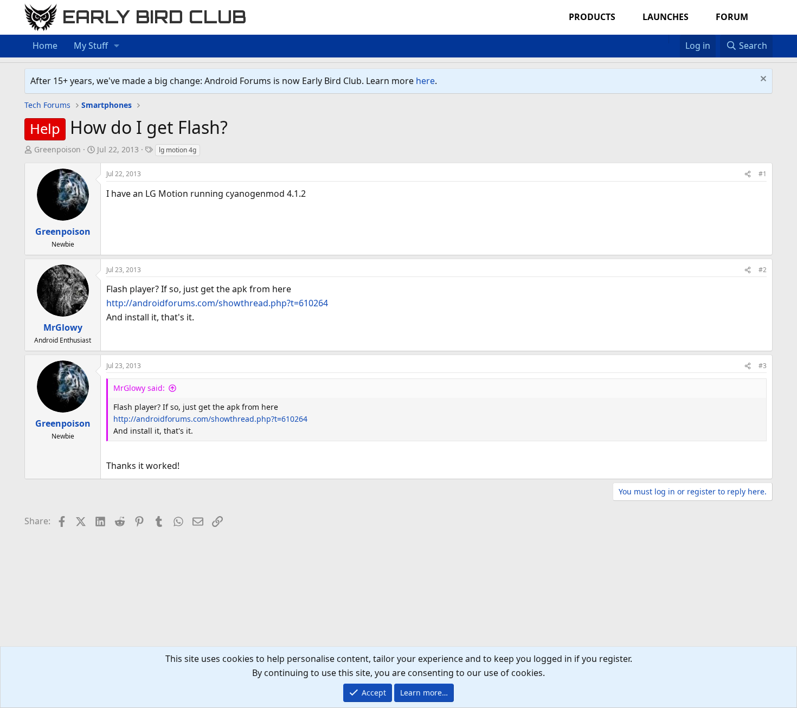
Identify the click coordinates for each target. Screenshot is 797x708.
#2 (763, 269)
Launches (665, 17)
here (425, 81)
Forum (732, 17)
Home (45, 46)
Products (592, 17)
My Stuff (91, 46)
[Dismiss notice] (762, 80)
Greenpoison (57, 149)
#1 (763, 173)
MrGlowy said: (139, 388)
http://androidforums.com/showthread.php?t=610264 (217, 303)
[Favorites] (674, 39)
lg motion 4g (177, 150)
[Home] (663, 39)
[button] (117, 46)
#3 (763, 365)
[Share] (748, 174)
